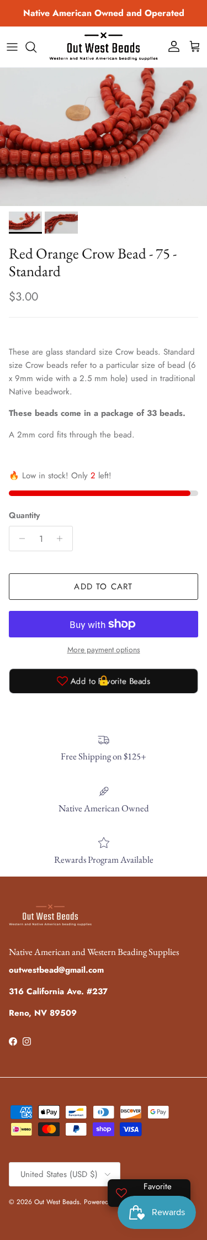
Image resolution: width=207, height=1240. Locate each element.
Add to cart (103, 587)
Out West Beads (56, 1202)
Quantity (24, 515)
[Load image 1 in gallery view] (103, 137)
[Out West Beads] (103, 47)
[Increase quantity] (62, 538)
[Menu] (12, 47)
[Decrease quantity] (19, 538)
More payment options (103, 650)
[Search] (36, 47)
